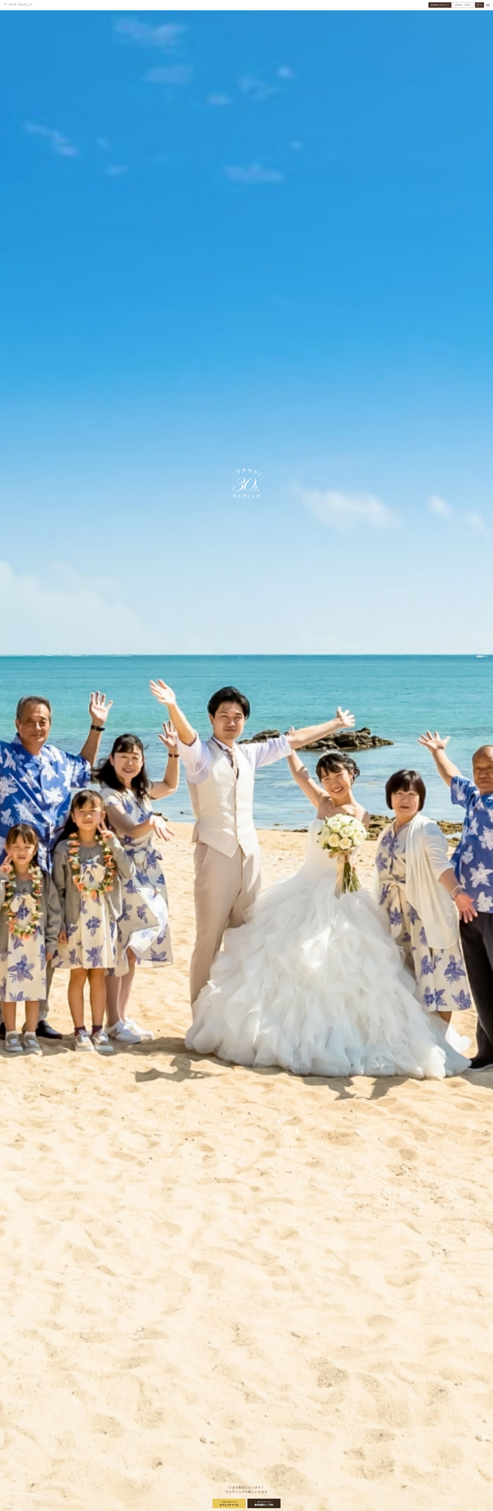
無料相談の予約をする (440, 5)
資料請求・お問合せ (463, 5)
